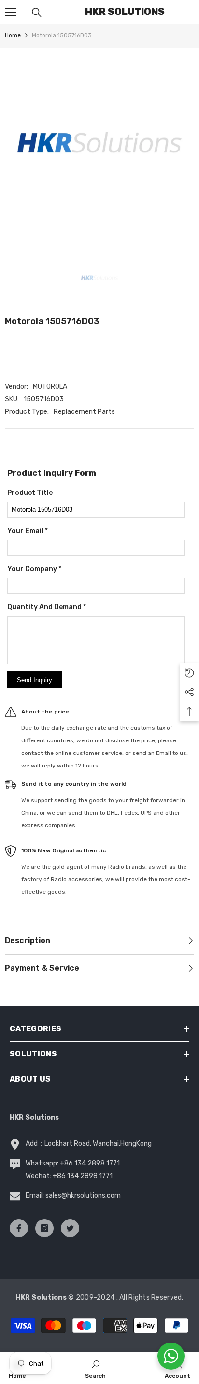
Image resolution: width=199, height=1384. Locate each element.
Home (13, 35)
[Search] (37, 12)
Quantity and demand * (46, 607)
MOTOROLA (50, 387)
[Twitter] (70, 1228)
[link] (95, 1368)
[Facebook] (19, 1228)
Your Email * (27, 531)
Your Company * (34, 569)
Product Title (30, 493)
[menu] (10, 12)
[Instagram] (44, 1228)
